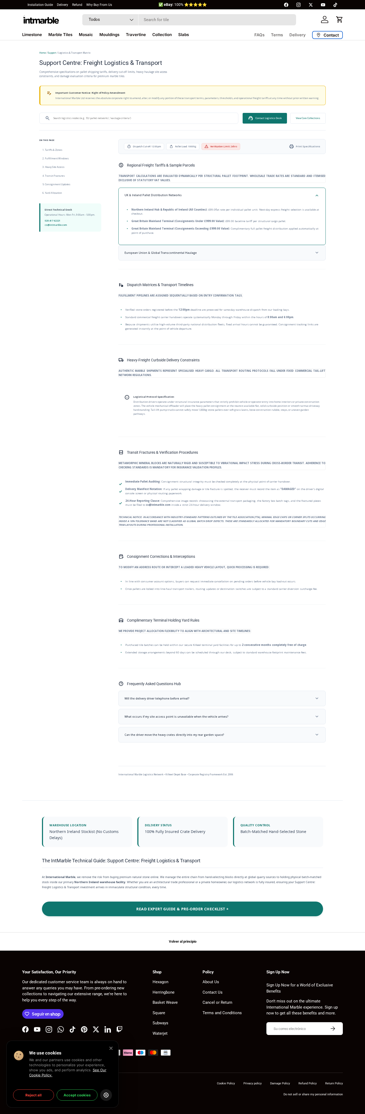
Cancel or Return (217, 1002)
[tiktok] (335, 5)
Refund (77, 5)
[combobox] (189, 19)
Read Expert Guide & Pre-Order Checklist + (182, 908)
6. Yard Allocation (52, 193)
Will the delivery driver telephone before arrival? (222, 698)
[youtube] (323, 5)
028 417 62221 (52, 220)
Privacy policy (252, 1083)
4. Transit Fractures (53, 175)
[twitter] (311, 5)
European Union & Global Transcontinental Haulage (222, 253)
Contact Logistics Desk (265, 118)
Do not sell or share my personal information (313, 1094)
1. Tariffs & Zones (52, 150)
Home (42, 52)
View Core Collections (308, 118)
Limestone (32, 34)
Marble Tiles (60, 34)
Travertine (136, 34)
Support (52, 52)
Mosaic (86, 34)
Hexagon (160, 981)
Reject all (33, 1095)
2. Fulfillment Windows (55, 158)
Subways (160, 1023)
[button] (339, 19)
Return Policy (334, 1083)
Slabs (183, 34)
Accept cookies (77, 1095)
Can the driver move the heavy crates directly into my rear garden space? (222, 735)
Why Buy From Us (99, 5)
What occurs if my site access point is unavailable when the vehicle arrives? (222, 716)
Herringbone (163, 992)
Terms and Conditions (222, 1012)
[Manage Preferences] (106, 1095)
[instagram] (298, 5)
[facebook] (286, 5)
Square (159, 1012)
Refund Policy (307, 1083)
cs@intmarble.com (56, 224)
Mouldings (109, 34)
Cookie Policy (226, 1083)
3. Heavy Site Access (53, 167)
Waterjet (160, 1033)
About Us (211, 981)
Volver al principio (182, 941)
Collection (162, 34)
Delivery (62, 5)
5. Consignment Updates (56, 184)
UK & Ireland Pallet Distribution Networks (222, 195)
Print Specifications (304, 146)
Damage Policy (280, 1083)
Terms (277, 34)
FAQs (259, 34)
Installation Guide (40, 5)
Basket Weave (165, 1002)
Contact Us (213, 992)
